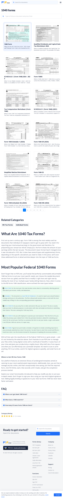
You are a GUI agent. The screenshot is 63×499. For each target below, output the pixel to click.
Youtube (50, 458)
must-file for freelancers (29, 296)
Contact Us (51, 470)
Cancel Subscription (53, 473)
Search (48, 434)
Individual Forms (22, 225)
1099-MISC (35, 453)
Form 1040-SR (9, 306)
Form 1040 (8, 288)
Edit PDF (34, 479)
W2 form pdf (35, 448)
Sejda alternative (36, 460)
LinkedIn (50, 455)
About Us (50, 445)
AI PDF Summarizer (37, 485)
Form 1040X (8, 328)
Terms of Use (51, 448)
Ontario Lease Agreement (36, 456)
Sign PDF (34, 482)
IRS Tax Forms (7, 225)
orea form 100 (36, 463)
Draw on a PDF (36, 487)
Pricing (50, 467)
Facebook (50, 453)
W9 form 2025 (36, 450)
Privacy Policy (51, 450)
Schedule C (8, 296)
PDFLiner (17, 448)
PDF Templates (36, 445)
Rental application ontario (37, 466)
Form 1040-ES (9, 316)
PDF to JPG (35, 490)
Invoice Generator (37, 477)
